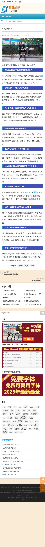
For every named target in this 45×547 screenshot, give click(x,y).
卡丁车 (37, 407)
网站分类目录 (30, 487)
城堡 (12, 410)
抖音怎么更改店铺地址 (31, 301)
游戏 (23, 417)
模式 (4, 418)
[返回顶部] (42, 489)
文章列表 (10, 2)
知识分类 (18, 2)
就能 (25, 192)
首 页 (3, 2)
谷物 (36, 428)
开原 (29, 410)
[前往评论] (42, 484)
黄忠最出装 (6, 297)
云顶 (9, 407)
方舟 (18, 413)
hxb (7, 35)
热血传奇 (6, 421)
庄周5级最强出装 (29, 291)
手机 (34, 410)
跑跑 (10, 432)
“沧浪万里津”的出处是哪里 (32, 304)
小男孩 (22, 500)
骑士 (21, 432)
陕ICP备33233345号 (27, 490)
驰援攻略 (27, 297)
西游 (10, 429)
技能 (5, 413)
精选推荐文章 (39, 487)
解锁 (30, 429)
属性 (24, 410)
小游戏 (18, 410)
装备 (5, 428)
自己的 (11, 425)
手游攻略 (9, 21)
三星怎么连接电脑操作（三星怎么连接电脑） (13, 301)
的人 (31, 421)
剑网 (31, 407)
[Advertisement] (22, 524)
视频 (17, 428)
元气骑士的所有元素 (9, 448)
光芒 (25, 407)
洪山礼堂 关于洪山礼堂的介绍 (13, 461)
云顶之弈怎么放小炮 (9, 474)
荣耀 (30, 425)
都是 (16, 432)
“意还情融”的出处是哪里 (11, 444)
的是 (36, 421)
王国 (14, 421)
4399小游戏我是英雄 (9, 294)
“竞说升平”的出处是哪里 (11, 451)
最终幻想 (34, 414)
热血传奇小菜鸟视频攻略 (11, 471)
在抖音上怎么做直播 (9, 464)
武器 (10, 417)
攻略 (12, 413)
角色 (23, 428)
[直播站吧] (22, 8)
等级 (4, 425)
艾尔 (19, 424)
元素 (20, 407)
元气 (14, 407)
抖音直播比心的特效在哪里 (33, 294)
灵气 (26, 265)
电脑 (26, 421)
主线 (4, 407)
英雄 (25, 425)
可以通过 (6, 410)
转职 (35, 192)
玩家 (20, 421)
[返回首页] (42, 479)
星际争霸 (25, 414)
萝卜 (36, 424)
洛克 (16, 418)
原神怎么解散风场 (9, 454)
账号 (5, 432)
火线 (31, 417)
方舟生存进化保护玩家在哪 (12, 468)
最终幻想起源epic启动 (10, 458)
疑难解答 (18, 490)
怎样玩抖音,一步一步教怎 (11, 304)
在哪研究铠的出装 (9, 291)
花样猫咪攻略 (36, 280)
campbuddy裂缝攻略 (11, 274)
